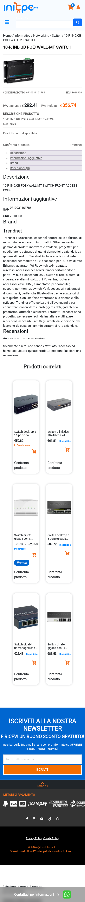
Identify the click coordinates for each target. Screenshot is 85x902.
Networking (41, 35)
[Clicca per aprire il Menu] (8, 22)
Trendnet (76, 145)
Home (7, 35)
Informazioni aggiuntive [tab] (26, 158)
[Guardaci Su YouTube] (42, 819)
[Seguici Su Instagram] (34, 819)
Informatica (22, 35)
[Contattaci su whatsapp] (57, 819)
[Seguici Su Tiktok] (49, 819)
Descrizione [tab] (18, 153)
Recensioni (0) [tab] (20, 168)
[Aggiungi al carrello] (34, 451)
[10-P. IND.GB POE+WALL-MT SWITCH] (42, 71)
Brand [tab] (14, 163)
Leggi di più (9, 124)
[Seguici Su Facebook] (27, 819)
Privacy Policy (34, 838)
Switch (56, 35)
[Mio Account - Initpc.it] (79, 7)
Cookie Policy (51, 838)
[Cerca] (77, 22)
